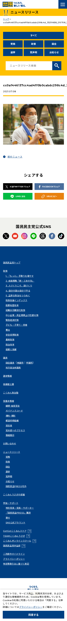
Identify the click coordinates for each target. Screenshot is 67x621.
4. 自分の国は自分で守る (18, 290)
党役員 (9, 425)
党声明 (33, 52)
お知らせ (54, 52)
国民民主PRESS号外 (16, 486)
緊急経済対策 (12, 320)
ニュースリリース (11, 452)
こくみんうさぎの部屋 (14, 494)
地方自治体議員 (13, 367)
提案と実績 (11, 349)
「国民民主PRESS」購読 (18, 513)
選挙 (12, 52)
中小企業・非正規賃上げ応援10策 (22, 315)
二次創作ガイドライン (14, 554)
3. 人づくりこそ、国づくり (19, 285)
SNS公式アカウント (15, 522)
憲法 (8, 330)
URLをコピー (52, 196)
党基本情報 (8, 401)
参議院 (29, 363)
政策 (33, 44)
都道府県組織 (12, 420)
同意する (33, 615)
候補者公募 (8, 384)
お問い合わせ (9, 443)
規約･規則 (10, 415)
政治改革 (10, 344)
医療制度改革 (12, 305)
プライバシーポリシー (14, 559)
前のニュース (15, 156)
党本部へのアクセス (15, 430)
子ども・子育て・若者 (16, 325)
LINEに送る (20, 196)
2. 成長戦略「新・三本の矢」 (20, 281)
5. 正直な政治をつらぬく (18, 295)
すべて (33, 35)
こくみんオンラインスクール (19, 541)
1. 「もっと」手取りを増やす (20, 276)
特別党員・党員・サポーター (20, 508)
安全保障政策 (12, 335)
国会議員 (10, 363)
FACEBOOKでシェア (51, 187)
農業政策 (10, 339)
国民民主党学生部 (14, 545)
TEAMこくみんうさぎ (16, 536)
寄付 (8, 518)
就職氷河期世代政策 (15, 310)
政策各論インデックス (16, 300)
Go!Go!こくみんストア (17, 531)
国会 (54, 44)
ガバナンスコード (14, 410)
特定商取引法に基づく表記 (16, 564)
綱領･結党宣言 (13, 406)
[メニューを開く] (62, 4)
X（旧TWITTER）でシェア (20, 187)
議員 (5, 358)
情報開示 (10, 435)
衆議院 (20, 363)
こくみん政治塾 (10, 392)
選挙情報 (7, 376)
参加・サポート (10, 503)
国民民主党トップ (11, 262)
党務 (12, 44)
